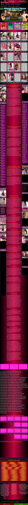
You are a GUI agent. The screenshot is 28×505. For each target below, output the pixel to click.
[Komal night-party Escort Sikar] (3, 245)
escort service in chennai (14, 491)
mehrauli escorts (16, 468)
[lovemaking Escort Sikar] (25, 262)
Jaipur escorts (25, 110)
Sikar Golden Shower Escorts (16, 403)
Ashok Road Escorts (5, 471)
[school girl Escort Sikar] (3, 254)
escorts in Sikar (13, 138)
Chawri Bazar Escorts (23, 472)
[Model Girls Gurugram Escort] (4, 56)
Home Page (2, 4)
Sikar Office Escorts (19, 406)
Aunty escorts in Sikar (17, 409)
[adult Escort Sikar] (3, 269)
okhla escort (3, 467)
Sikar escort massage (11, 411)
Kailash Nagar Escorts (15, 477)
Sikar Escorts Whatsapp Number (20, 398)
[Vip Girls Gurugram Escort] (11, 56)
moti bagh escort (23, 467)
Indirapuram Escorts (5, 476)
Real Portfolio (17, 4)
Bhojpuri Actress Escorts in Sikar (22, 387)
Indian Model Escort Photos (12, 387)
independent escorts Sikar (10, 149)
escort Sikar (14, 247)
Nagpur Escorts (25, 144)
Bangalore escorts (14, 485)
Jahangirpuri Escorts (14, 476)
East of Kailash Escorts (13, 471)
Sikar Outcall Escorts (21, 408)
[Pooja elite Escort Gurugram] (4, 77)
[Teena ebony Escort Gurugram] (17, 77)
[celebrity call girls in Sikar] (14, 190)
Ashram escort (10, 468)
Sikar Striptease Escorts (23, 377)
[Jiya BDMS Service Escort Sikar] (3, 201)
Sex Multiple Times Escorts (14, 377)
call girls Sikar (10, 130)
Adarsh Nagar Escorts (23, 471)
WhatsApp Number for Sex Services (21, 385)
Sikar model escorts (17, 390)
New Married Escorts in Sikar (11, 406)
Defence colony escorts (12, 463)
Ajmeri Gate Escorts (5, 472)
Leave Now (23, 190)
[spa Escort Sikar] (25, 254)
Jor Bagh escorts (4, 463)
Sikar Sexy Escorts (3, 406)
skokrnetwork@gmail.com (22, 1)
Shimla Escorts (25, 160)
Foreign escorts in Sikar (4, 392)
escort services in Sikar (10, 169)
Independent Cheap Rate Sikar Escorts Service (7, 398)
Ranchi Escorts (25, 151)
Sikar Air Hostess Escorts (2, 121)
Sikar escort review (11, 390)
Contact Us (11, 502)
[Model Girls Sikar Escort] (3, 90)
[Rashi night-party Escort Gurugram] (24, 66)
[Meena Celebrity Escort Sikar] (3, 220)
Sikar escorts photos (18, 411)
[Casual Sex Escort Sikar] (25, 214)
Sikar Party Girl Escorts (19, 382)
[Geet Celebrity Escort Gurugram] (4, 66)
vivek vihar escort (17, 467)
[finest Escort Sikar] (3, 262)
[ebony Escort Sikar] (25, 171)
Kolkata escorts (14, 486)
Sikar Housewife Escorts (2, 125)
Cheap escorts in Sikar (3, 390)
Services (12, 4)
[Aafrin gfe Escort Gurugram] (11, 77)
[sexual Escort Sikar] (3, 292)
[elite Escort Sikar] (25, 89)
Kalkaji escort (4, 468)
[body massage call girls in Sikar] (14, 121)
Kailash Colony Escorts (5, 477)
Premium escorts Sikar (3, 395)
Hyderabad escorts (14, 490)
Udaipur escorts (25, 124)
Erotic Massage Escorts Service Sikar (16, 401)
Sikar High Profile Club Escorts (12, 408)
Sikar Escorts (16, 88)
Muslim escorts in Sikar (11, 395)
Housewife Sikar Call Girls (21, 379)
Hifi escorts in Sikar (3, 409)
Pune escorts (25, 116)
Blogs (17, 502)
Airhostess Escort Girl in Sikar (5, 401)
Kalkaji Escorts (23, 477)
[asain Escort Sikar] (25, 178)
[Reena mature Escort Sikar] (3, 228)
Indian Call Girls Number (4, 385)
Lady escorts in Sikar (20, 393)
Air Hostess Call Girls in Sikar (12, 379)
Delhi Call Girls (4, 462)
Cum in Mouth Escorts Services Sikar (13, 374)
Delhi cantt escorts (23, 468)
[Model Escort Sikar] (25, 232)
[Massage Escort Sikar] (25, 222)
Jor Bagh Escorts (23, 476)
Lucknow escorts (14, 488)
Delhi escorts (25, 120)
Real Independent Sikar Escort (16, 400)
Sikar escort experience (4, 393)
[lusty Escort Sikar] (25, 205)
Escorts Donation (23, 501)
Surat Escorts (25, 152)
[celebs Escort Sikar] (25, 239)
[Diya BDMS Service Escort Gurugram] (24, 56)
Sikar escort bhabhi (19, 395)
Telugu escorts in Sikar (3, 411)
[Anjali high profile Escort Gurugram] (17, 66)
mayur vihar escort (10, 467)
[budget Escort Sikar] (3, 284)
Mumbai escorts (13, 484)
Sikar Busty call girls (3, 379)
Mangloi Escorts (23, 480)
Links (15, 502)
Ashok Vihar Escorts (14, 472)
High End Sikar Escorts (12, 385)
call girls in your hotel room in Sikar (5, 400)
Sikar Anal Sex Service (3, 374)
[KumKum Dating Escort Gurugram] (17, 56)
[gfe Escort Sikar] (25, 97)
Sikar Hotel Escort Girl (3, 408)
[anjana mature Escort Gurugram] (11, 66)
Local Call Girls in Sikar (4, 387)
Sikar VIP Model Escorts (11, 382)
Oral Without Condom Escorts (5, 377)
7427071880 (12, 1)
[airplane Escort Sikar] (25, 247)
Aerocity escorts (12, 462)
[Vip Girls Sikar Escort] (3, 97)
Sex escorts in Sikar (11, 392)
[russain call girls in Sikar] (14, 161)
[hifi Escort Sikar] (3, 277)
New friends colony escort (22, 463)
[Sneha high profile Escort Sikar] (3, 237)
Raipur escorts (25, 125)
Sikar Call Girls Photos (3, 382)
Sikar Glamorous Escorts (2, 171)
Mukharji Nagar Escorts (14, 480)
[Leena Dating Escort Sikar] (3, 193)
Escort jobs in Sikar (10, 409)
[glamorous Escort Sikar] (25, 197)
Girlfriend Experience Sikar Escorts (5, 403)
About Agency (7, 4)
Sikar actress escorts (18, 392)
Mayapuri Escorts (5, 480)
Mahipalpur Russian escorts (22, 462)
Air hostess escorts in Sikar (12, 393)
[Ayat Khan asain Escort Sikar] (24, 77)
